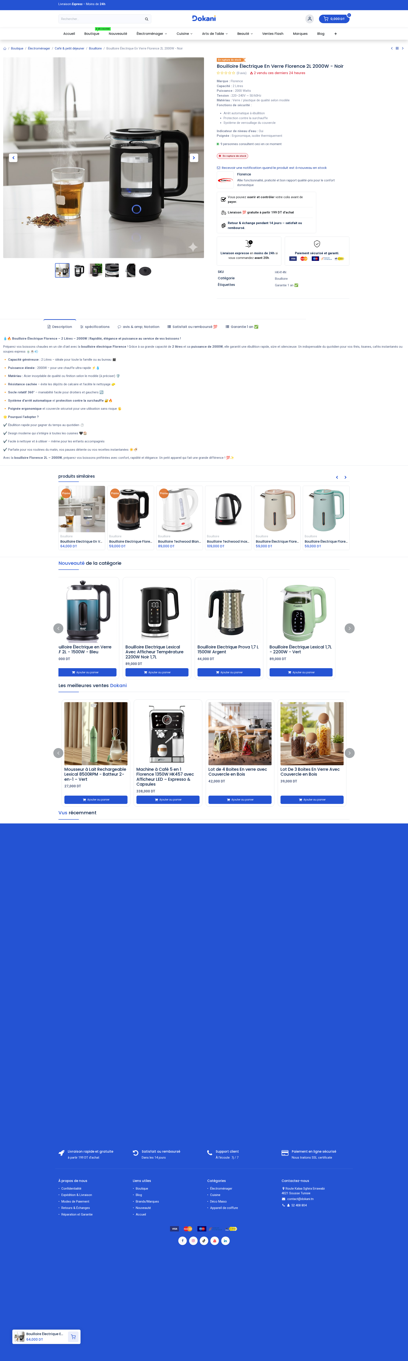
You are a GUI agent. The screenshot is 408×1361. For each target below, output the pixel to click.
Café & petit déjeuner (69, 48)
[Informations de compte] (309, 18)
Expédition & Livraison (76, 1195)
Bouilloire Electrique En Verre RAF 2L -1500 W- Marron (309, 649)
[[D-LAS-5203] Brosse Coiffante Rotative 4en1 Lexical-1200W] (100, 733)
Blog (139, 1195)
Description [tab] (61, 326)
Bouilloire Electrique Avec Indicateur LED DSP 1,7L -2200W (162, 652)
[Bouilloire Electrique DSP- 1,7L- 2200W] (240, 611)
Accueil (141, 1214)
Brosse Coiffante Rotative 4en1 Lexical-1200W (99, 771)
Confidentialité (71, 1188)
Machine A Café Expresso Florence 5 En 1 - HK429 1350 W (313, 774)
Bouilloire (95, 48)
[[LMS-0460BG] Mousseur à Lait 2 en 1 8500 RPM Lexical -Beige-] (244, 733)
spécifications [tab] (97, 326)
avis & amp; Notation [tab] (140, 326)
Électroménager (39, 48)
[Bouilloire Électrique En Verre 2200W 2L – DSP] (96, 611)
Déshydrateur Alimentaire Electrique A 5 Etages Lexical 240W (169, 774)
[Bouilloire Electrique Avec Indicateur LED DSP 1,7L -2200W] (168, 611)
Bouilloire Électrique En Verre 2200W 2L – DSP (93, 649)
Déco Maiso (218, 1201)
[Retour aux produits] (397, 48)
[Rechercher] (146, 19)
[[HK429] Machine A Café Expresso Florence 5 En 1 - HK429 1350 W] (316, 733)
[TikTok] (204, 1241)
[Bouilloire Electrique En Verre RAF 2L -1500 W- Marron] (312, 611)
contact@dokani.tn (300, 1199)
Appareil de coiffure (224, 1208)
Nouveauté (143, 1208)
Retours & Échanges (75, 1208)
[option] (204, 628)
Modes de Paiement (75, 1201)
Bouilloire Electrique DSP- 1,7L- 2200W (239, 649)
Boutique (17, 48)
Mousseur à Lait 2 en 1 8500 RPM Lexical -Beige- (240, 771)
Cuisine (215, 1195)
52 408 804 (299, 1205)
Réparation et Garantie (77, 1214)
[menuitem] (69, 34)
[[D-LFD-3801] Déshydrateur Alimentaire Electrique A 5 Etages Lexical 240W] (172, 733)
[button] (13, 157)
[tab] (192, 327)
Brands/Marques (147, 1201)
